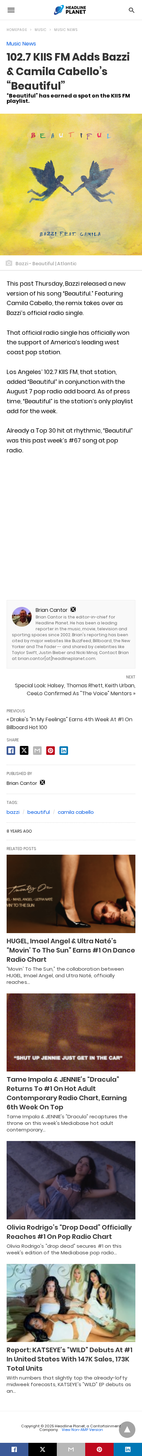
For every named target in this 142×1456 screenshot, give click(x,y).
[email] (71, 1449)
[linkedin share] (63, 750)
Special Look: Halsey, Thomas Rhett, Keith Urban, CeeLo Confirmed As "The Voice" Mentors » (75, 689)
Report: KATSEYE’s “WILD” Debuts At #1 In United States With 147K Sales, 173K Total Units (69, 1359)
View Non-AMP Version (82, 1429)
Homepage (17, 29)
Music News (66, 29)
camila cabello (76, 812)
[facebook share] (11, 750)
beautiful (38, 812)
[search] (131, 10)
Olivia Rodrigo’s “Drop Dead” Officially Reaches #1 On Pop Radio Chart (69, 1232)
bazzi (13, 812)
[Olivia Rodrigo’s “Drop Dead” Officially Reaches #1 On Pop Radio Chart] (71, 1180)
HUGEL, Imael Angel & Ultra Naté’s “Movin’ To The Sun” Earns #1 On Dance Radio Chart (71, 950)
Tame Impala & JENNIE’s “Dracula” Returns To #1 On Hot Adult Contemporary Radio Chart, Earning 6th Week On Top (67, 1093)
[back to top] (127, 1429)
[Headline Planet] (70, 10)
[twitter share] (24, 750)
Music (41, 29)
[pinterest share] (50, 750)
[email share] (37, 750)
